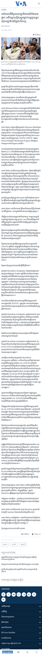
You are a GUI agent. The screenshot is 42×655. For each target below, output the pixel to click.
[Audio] (27, 652)
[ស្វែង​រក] (36, 652)
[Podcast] (34, 594)
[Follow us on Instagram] (19, 594)
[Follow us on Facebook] (3, 594)
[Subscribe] (3, 600)
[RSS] (29, 594)
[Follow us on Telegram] (24, 594)
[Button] (37, 34)
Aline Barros (5, 26)
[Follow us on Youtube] (14, 594)
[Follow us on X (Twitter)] (8, 594)
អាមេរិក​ (3, 10)
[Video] (18, 652)
